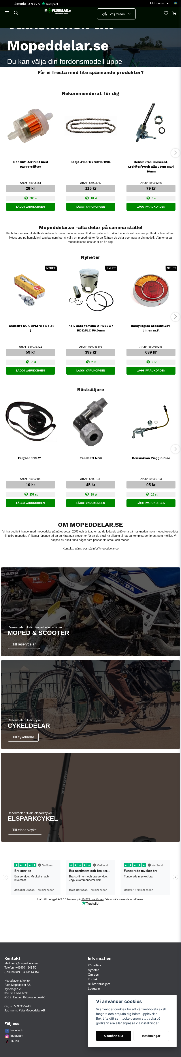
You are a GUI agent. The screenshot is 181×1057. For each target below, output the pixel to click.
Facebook (16, 1030)
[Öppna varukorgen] (174, 12)
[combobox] (116, 13)
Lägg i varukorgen (30, 206)
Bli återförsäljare (99, 984)
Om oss (93, 974)
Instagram (16, 1035)
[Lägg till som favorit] (166, 12)
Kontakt (93, 979)
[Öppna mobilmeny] (7, 12)
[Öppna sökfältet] (16, 12)
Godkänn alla (113, 1036)
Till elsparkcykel (25, 830)
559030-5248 (22, 1006)
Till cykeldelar (23, 737)
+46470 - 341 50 (25, 967)
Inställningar (151, 1036)
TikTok (14, 1041)
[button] (175, 3)
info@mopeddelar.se (105, 548)
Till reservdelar (24, 644)
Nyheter (93, 970)
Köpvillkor (94, 965)
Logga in (94, 988)
